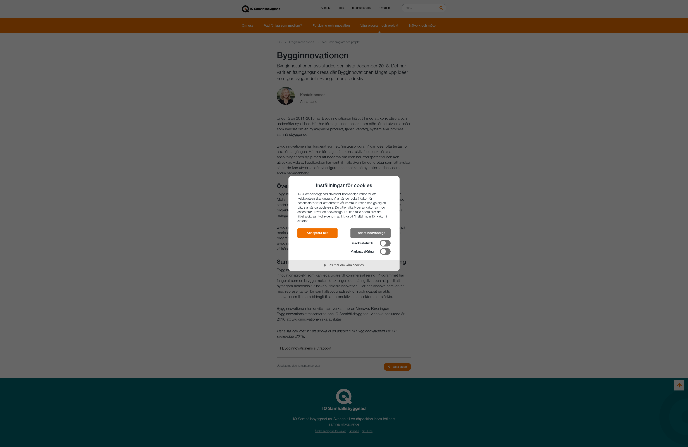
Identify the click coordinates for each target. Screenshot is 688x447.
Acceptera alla (317, 233)
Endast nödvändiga (370, 233)
